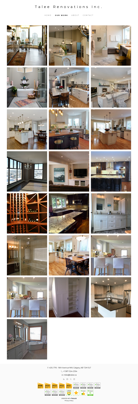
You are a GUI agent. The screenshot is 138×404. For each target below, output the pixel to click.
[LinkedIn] (74, 379)
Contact (88, 15)
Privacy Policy (69, 400)
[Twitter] (70, 379)
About (75, 15)
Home (48, 15)
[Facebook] (67, 379)
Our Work (61, 15)
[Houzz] (63, 379)
